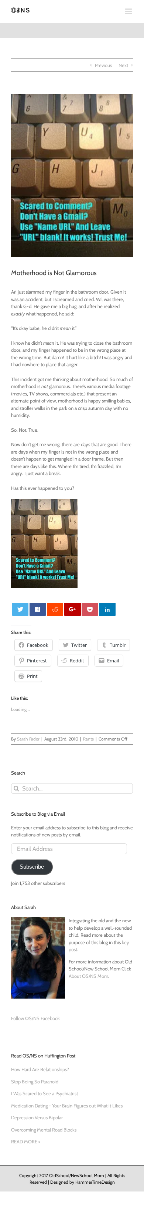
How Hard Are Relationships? (40, 1069)
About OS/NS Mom (88, 976)
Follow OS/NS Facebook (35, 1018)
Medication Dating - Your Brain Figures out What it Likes (67, 1106)
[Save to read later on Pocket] (90, 609)
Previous (103, 65)
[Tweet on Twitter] (20, 609)
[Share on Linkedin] (107, 609)
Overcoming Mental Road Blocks (43, 1130)
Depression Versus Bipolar (37, 1117)
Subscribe (32, 867)
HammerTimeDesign (95, 1182)
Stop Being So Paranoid (34, 1081)
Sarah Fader (28, 739)
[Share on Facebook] (38, 609)
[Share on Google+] (72, 609)
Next (123, 65)
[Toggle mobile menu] (129, 11)
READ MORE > (25, 1141)
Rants (88, 739)
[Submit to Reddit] (55, 609)
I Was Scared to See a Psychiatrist (44, 1093)
